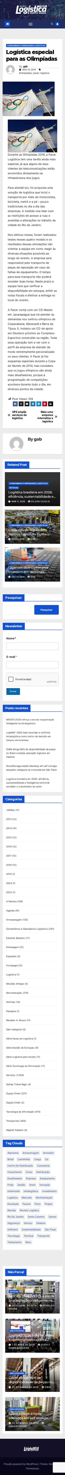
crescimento (14, 1172)
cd (46, 1159)
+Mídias (10, 810)
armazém (48, 1152)
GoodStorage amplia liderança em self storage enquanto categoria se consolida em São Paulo (28, 1420)
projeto (49, 1203)
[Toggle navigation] (30, 24)
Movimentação (14, 993)
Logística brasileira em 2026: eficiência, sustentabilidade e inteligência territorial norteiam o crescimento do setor (28, 783)
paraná (27, 1203)
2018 (9, 865)
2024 (9, 883)
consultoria (43, 1165)
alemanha (13, 1152)
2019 (9, 874)
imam (32, 1184)
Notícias (13, 488)
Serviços (11, 1075)
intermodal (13, 1191)
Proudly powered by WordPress (21, 1464)
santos (52, 1216)
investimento (49, 1191)
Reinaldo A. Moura (16, 1020)
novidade (13, 1203)
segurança (13, 1223)
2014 (9, 828)
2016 (9, 846)
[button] (52, 24)
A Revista (11, 901)
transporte (43, 1235)
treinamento (14, 1242)
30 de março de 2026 (25, 1387)
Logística (11, 974)
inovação (45, 1184)
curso (29, 1172)
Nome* (11, 638)
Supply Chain (13, 1093)
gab (25, 66)
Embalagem (12, 947)
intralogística (31, 1191)
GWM (48, 1387)
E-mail (11, 656)
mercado (27, 1197)
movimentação (44, 1197)
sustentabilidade (31, 1229)
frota (10, 1184)
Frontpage (12, 965)
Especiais (11, 956)
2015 (9, 837)
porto (37, 1203)
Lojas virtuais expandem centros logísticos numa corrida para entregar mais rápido (29, 536)
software (12, 1229)
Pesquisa (11, 1011)
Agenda (10, 910)
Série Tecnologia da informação (23, 1066)
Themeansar (32, 1468)
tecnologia (13, 1235)
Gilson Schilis (40, 501)
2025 (9, 892)
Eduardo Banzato (15, 938)
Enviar (13, 691)
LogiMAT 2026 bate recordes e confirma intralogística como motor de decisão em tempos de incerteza (28, 736)
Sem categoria (14, 1029)
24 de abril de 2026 (24, 1305)
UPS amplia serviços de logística (19, 415)
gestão (21, 1184)
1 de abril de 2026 (24, 1344)
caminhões (24, 1159)
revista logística (29, 1210)
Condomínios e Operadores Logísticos (26, 46)
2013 (9, 819)
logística (12, 1197)
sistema (40, 1223)
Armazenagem (13, 919)
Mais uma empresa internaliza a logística (45, 416)
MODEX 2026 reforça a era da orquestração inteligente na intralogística (31, 1300)
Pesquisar (13, 598)
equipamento (47, 1178)
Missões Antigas (15, 983)
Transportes (12, 1121)
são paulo (50, 1229)
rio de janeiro (15, 1216)
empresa (31, 1178)
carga (37, 1159)
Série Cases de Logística (19, 1038)
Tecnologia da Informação (20, 1111)
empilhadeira (14, 1178)
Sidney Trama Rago (16, 1084)
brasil (10, 1159)
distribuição (43, 1172)
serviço (28, 1223)
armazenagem (31, 1152)
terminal (28, 1235)
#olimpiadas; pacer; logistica (34, 73)
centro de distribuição (20, 1165)
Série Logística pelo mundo (21, 1057)
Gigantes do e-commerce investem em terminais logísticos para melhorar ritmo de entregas (32, 573)
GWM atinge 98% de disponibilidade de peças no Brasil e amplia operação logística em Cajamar (31, 753)
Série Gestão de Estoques (20, 1047)
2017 (8, 855)
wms (28, 1242)
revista (11, 1210)
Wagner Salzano (14, 1130)
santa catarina (36, 1216)
